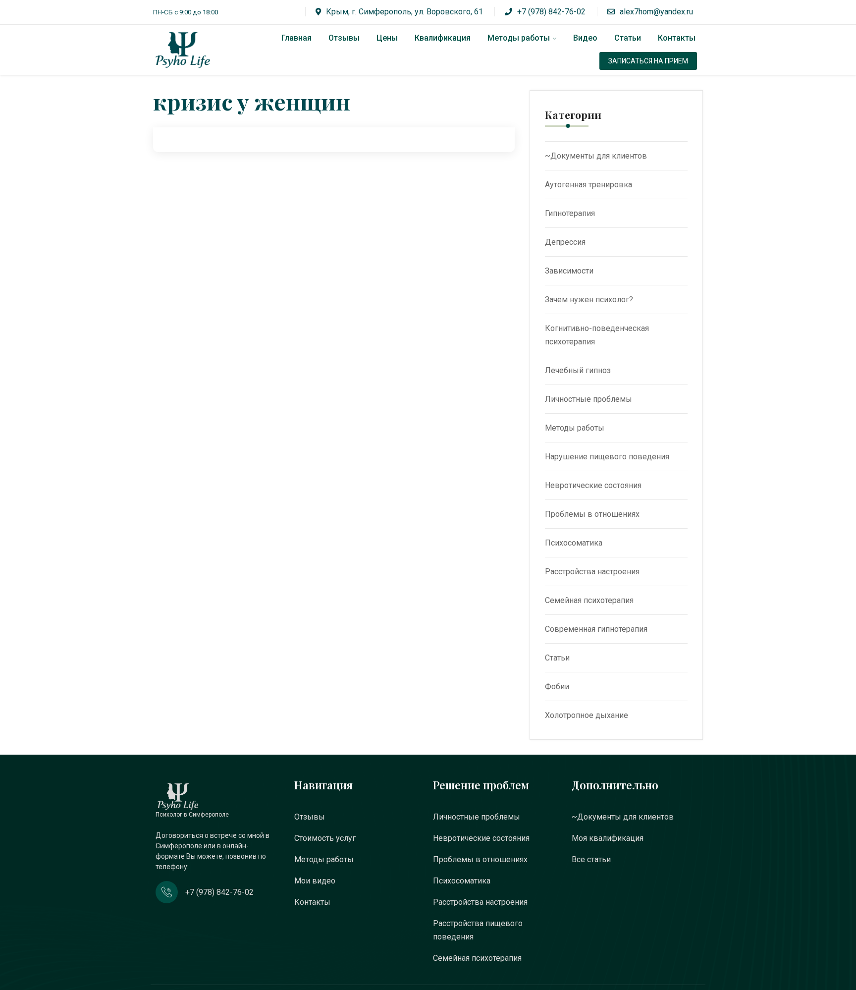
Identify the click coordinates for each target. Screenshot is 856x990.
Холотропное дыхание (586, 715)
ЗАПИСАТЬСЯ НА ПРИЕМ (648, 61)
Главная (296, 38)
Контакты (677, 38)
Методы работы (518, 38)
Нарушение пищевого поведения (607, 456)
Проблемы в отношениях (592, 514)
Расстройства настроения (592, 571)
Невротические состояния (593, 485)
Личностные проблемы (588, 399)
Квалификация (443, 38)
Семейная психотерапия (589, 600)
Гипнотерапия (570, 213)
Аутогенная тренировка (588, 184)
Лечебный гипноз (578, 370)
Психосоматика (573, 543)
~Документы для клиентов (596, 156)
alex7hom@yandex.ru (656, 11)
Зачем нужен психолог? (589, 299)
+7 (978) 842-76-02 (551, 11)
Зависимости (569, 270)
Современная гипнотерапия (596, 629)
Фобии (557, 686)
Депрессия (565, 242)
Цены (387, 38)
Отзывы (344, 38)
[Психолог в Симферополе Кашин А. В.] (192, 50)
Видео (585, 38)
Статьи (627, 38)
